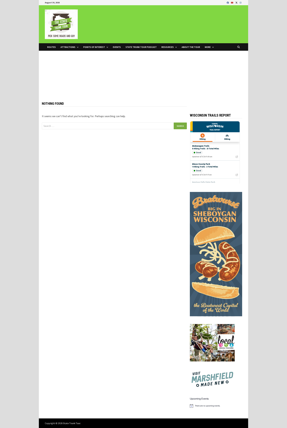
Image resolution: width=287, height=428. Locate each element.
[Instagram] (240, 2)
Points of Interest (94, 46)
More (208, 46)
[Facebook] (228, 2)
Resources (167, 46)
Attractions (68, 46)
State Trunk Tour (71, 423)
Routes (51, 46)
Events (117, 46)
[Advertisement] (143, 73)
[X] (237, 2)
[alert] (216, 406)
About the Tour (191, 46)
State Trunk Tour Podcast (141, 46)
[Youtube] (232, 2)
